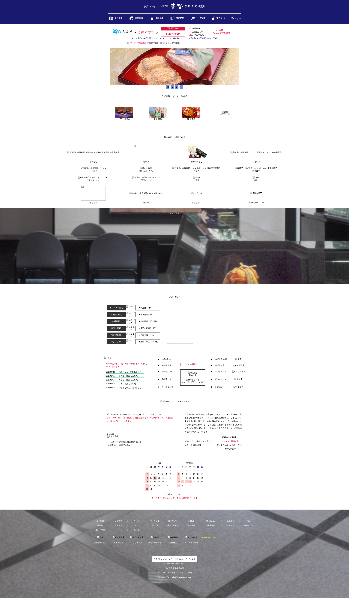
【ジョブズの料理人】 (229, 441)
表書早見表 (166, 365)
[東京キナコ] (146, 177)
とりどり (118, 530)
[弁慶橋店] (173, 537)
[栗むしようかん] (146, 168)
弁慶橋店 (219, 387)
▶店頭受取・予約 (146, 335)
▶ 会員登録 (193, 364)
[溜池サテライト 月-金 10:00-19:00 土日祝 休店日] (238, 379)
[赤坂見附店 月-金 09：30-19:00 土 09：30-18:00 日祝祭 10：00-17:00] (238, 365)
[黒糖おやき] (196, 168)
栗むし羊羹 (100, 530)
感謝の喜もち (173, 525)
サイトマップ (167, 387)
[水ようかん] (196, 193)
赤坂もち (118, 525)
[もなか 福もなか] (256, 168)
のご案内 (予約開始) (221, 31)
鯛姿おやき (248, 525)
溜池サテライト (221, 379)
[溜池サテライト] (155, 537)
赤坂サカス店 (220, 372)
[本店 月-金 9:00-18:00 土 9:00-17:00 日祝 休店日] (238, 359)
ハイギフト (155, 521)
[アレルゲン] (191, 537)
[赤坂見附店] (118, 537)
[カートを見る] (198, 19)
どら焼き (230, 525)
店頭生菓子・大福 (256, 203)
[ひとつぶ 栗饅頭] (256, 152)
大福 (249, 521)
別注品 (191, 521)
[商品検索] (193, 373)
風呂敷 (136, 530)
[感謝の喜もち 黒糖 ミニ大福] (196, 159)
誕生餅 (100, 525)
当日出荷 (100, 521)
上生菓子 (230, 521)
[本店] (100, 537)
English (238, 18)
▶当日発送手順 (145, 315)
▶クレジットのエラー (210, 537)
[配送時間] (112, 436)
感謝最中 (211, 525)
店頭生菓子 (211, 521)
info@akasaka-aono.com (181, 577)
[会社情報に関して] (116, 19)
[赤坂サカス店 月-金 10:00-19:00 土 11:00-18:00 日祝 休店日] (238, 372)
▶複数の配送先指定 (147, 328)
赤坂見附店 (220, 365)
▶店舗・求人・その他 (148, 342)
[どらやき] (93, 168)
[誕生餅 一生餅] (146, 193)
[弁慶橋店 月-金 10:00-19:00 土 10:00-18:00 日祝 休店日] (238, 387)
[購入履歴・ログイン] (218, 19)
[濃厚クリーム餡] (197, 177)
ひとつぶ (136, 525)
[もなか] (256, 177)
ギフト (136, 521)
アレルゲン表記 (191, 543)
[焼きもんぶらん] (93, 177)
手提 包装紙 (167, 372)
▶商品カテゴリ (145, 308)
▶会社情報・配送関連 (148, 321)
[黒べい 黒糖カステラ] (146, 159)
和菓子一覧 (166, 379)
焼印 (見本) (166, 359)
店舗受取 (118, 521)
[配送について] (137, 19)
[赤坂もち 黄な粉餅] (93, 152)
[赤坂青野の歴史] (178, 19)
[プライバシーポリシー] (157, 20)
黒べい (155, 525)
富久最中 (191, 525)
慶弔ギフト (173, 521)
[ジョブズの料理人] (199, 445)
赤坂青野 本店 (221, 359)
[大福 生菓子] (256, 193)
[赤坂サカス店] (136, 537)
